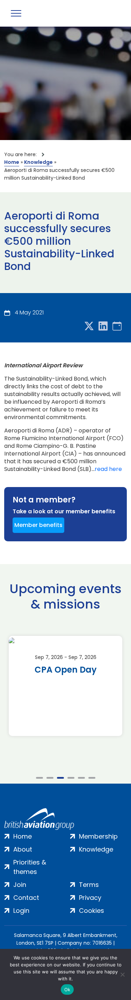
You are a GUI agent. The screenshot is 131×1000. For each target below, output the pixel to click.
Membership (98, 836)
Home (11, 162)
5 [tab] (81, 778)
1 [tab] (39, 778)
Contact (26, 897)
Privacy (90, 897)
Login (21, 910)
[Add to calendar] (117, 326)
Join (19, 884)
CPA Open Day (66, 670)
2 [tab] (49, 778)
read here (108, 469)
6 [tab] (91, 778)
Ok (67, 989)
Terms (89, 884)
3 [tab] (60, 778)
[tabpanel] (65, 686)
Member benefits (38, 525)
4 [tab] (70, 778)
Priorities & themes (29, 867)
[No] (122, 974)
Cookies (91, 910)
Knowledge (38, 162)
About (22, 849)
